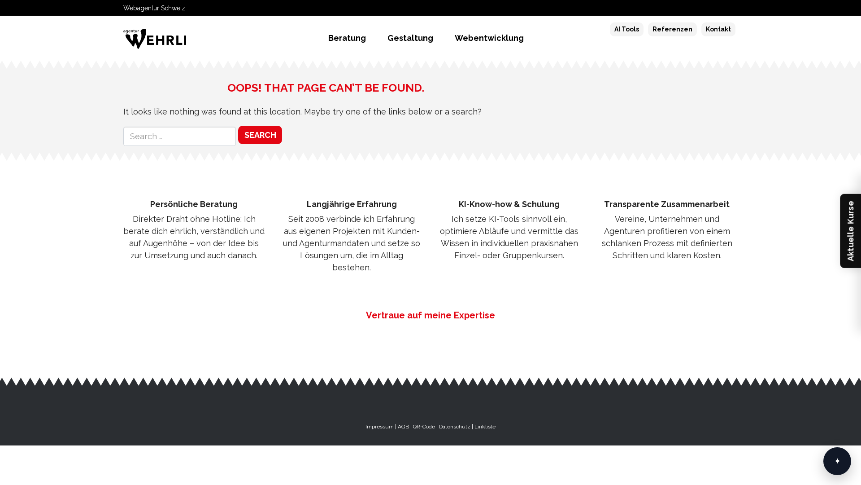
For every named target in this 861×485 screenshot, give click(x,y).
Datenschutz (454, 426)
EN (729, 8)
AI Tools (626, 29)
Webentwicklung (489, 38)
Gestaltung (410, 38)
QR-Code (424, 426)
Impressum (379, 426)
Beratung (347, 38)
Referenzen (672, 29)
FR (703, 8)
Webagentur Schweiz (154, 8)
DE (689, 8)
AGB (403, 426)
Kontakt (718, 29)
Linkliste (485, 426)
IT (716, 8)
